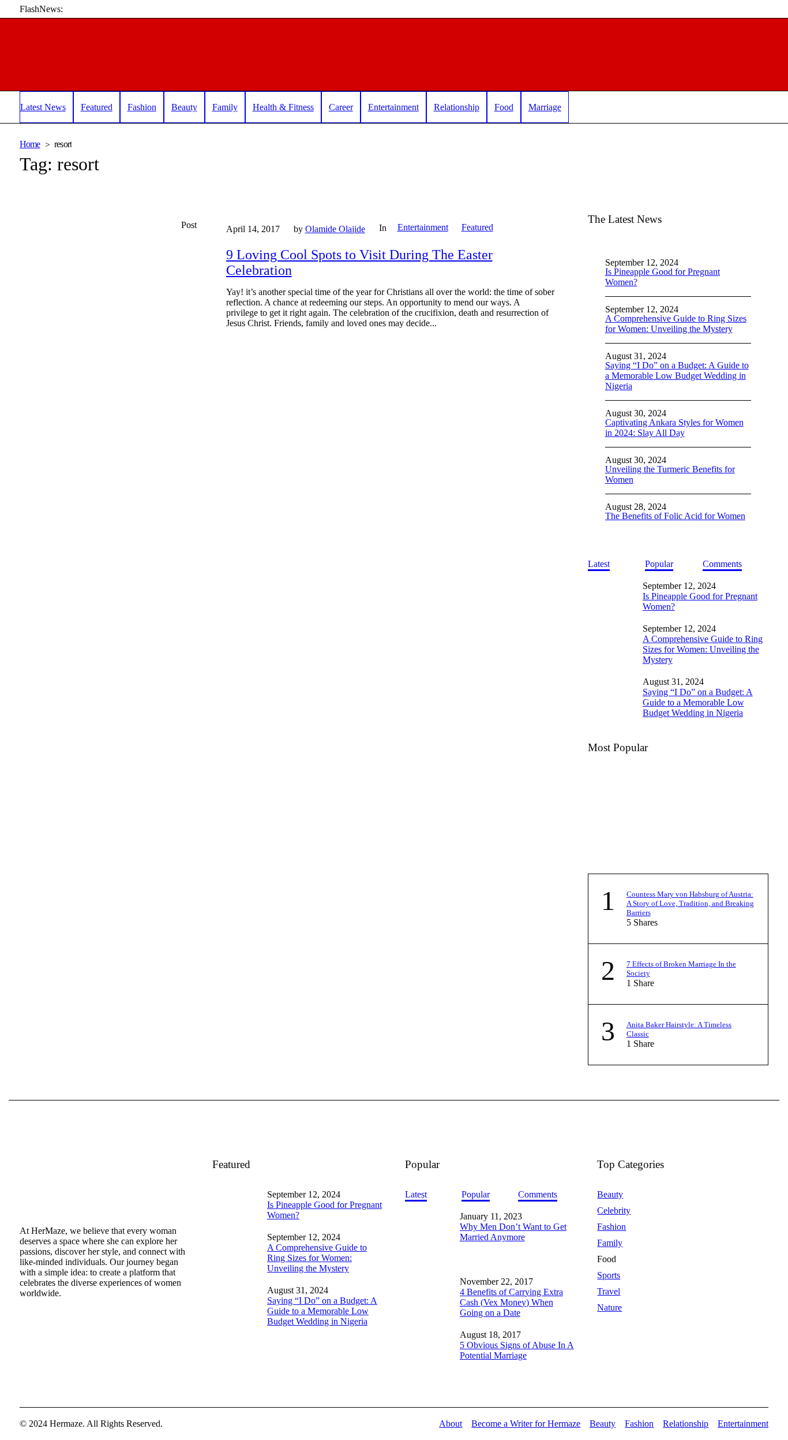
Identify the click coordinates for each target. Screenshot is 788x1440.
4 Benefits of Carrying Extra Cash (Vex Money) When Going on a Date (511, 1302)
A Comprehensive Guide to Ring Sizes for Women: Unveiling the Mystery (675, 324)
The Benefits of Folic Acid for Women (675, 516)
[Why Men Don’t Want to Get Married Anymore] (428, 1238)
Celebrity (614, 1210)
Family (609, 1243)
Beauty (610, 1194)
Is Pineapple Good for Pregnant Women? (662, 277)
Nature (609, 1307)
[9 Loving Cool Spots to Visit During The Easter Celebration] (111, 305)
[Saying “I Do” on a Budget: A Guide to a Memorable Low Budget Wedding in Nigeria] (611, 691)
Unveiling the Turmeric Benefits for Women (670, 474)
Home (30, 144)
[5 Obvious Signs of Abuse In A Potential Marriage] (428, 1337)
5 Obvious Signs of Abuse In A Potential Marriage (517, 1350)
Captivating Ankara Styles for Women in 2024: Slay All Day (674, 427)
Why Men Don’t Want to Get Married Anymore (513, 1232)
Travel (608, 1291)
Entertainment (422, 227)
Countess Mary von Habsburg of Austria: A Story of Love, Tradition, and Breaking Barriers (690, 903)
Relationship (685, 1423)
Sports (608, 1275)
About (450, 1423)
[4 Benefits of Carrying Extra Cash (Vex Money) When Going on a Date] (428, 1280)
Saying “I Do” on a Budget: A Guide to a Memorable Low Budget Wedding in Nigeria (677, 375)
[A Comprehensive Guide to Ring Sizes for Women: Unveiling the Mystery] (611, 638)
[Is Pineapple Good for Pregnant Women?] (611, 595)
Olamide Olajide (335, 229)
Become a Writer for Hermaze (525, 1423)
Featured (477, 227)
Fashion (611, 1227)
